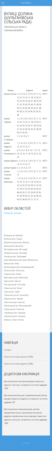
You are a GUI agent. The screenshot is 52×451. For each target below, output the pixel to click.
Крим (6, 320)
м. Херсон (19, 302)
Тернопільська (10, 295)
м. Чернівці (20, 313)
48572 (44, 94)
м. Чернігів (20, 316)
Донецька (8, 246)
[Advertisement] (26, 63)
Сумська (7, 291)
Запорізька (8, 256)
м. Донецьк (18, 246)
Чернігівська (9, 316)
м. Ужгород (21, 253)
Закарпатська (10, 253)
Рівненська (9, 288)
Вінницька (8, 235)
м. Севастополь (16, 320)
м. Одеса (16, 281)
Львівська (8, 274)
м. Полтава (20, 284)
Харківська (8, 298)
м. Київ (15, 263)
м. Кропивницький (25, 267)
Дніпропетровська (12, 242)
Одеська (7, 281)
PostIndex (26, 3)
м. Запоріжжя (20, 256)
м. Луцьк (17, 239)
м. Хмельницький (23, 305)
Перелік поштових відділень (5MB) (18, 364)
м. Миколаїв (22, 277)
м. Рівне (18, 288)
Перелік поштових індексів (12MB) (18, 357)
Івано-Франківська (12, 260)
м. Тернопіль (22, 295)
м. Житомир (22, 249)
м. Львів (17, 274)
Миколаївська (10, 277)
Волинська (8, 239)
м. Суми (15, 291)
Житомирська (10, 249)
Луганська (8, 270)
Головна (7, 350)
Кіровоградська (10, 267)
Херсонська (9, 302)
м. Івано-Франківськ (29, 260)
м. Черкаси (19, 309)
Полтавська (9, 284)
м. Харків (18, 298)
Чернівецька (9, 313)
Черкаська (8, 309)
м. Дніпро (24, 242)
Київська (8, 263)
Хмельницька (9, 305)
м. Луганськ (19, 270)
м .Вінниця (17, 235)
